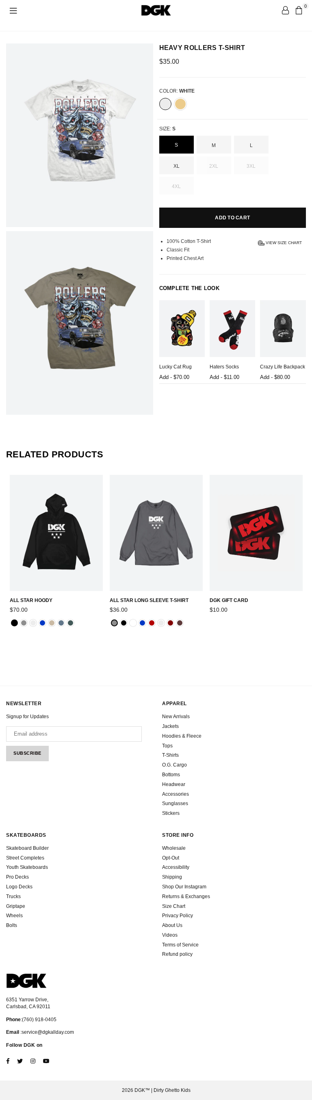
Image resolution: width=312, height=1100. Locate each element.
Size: (167, 129)
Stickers (171, 813)
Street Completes (25, 858)
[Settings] (285, 10)
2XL (213, 166)
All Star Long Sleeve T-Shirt (149, 600)
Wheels (14, 915)
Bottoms (171, 774)
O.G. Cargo (174, 765)
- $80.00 (275, 377)
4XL (176, 186)
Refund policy (177, 954)
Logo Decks (19, 887)
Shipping (172, 877)
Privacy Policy (177, 915)
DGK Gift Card (229, 600)
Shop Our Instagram (184, 887)
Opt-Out (170, 858)
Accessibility (175, 867)
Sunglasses (175, 803)
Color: (177, 91)
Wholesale (174, 848)
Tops (167, 746)
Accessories (175, 794)
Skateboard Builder (27, 848)
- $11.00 (224, 377)
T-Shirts (170, 755)
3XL (251, 166)
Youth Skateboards (27, 867)
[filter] (165, 104)
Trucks (13, 896)
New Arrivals (176, 716)
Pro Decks (17, 877)
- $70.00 (174, 377)
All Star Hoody (31, 600)
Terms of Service (180, 945)
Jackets (170, 726)
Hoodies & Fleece (182, 736)
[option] (79, 135)
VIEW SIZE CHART (283, 242)
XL (176, 166)
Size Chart (173, 906)
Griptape (15, 906)
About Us (172, 925)
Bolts (11, 925)
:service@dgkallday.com (46, 1032)
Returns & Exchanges (186, 896)
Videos (170, 935)
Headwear (173, 784)
